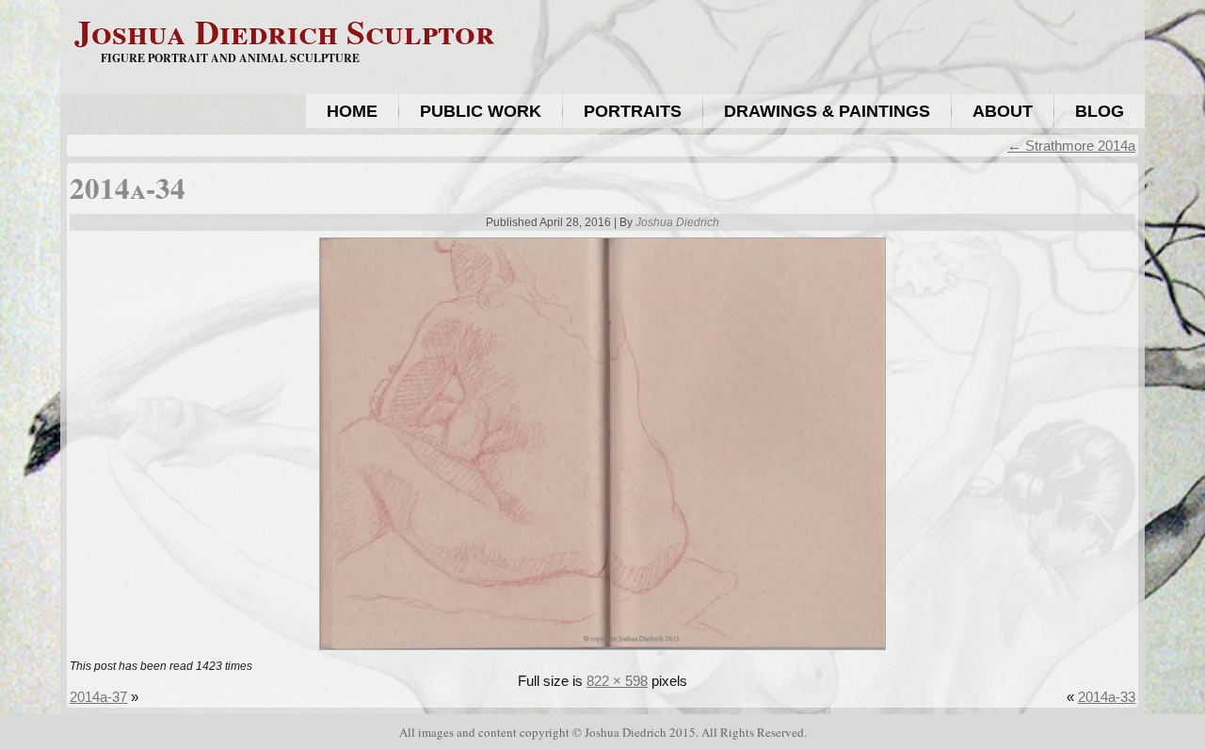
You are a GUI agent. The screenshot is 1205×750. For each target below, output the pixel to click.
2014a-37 (98, 697)
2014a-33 (1106, 697)
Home (352, 111)
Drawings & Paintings (827, 111)
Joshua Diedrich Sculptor (284, 31)
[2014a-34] (602, 652)
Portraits (633, 111)
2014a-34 (127, 187)
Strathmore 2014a (1071, 146)
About (1002, 111)
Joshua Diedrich (677, 222)
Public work (480, 111)
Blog (1099, 111)
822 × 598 (617, 681)
